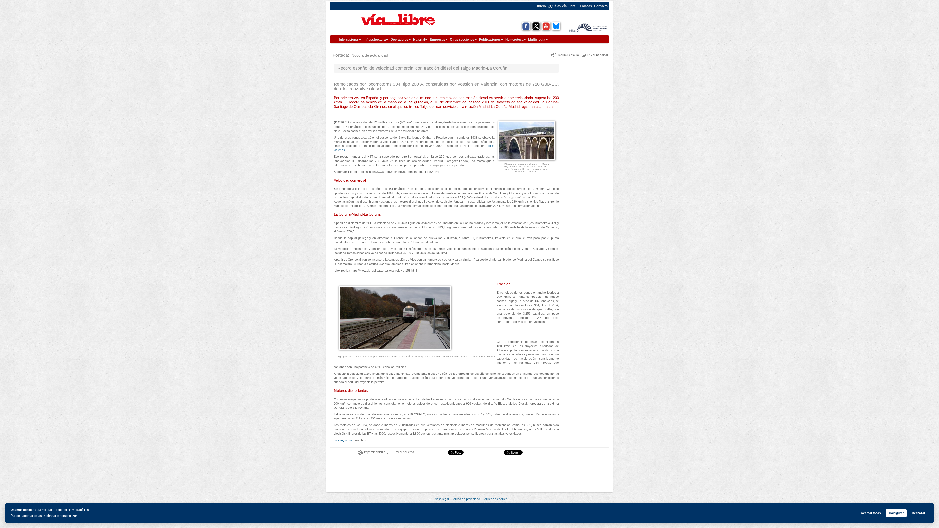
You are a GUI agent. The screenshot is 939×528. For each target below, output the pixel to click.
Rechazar (918, 513)
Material (419, 39)
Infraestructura (375, 39)
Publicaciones (490, 39)
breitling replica (344, 440)
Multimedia (536, 39)
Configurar (896, 513)
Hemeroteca (514, 39)
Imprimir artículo (568, 55)
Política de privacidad (465, 499)
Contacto (601, 6)
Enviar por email (598, 55)
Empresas (437, 39)
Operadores (399, 39)
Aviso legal (441, 499)
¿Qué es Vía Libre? (562, 6)
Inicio (541, 6)
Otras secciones (462, 39)
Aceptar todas (871, 513)
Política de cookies (494, 499)
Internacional (349, 39)
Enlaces (586, 6)
